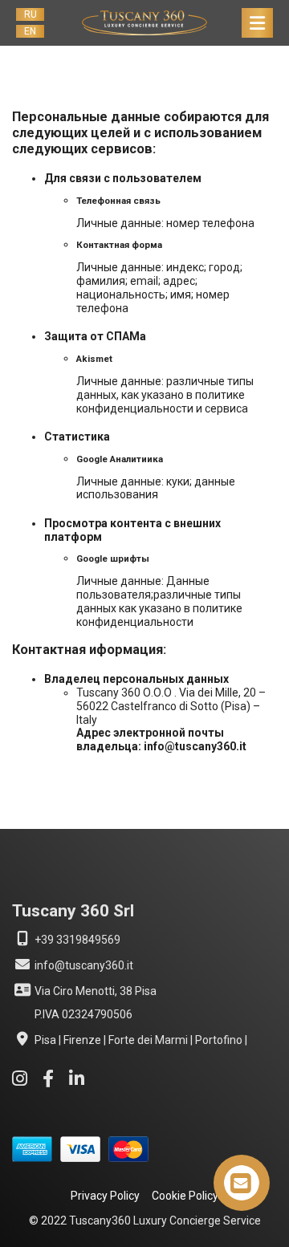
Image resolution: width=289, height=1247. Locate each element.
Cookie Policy (185, 1195)
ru (30, 14)
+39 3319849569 (76, 939)
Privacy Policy (105, 1195)
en (30, 31)
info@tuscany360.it (82, 965)
